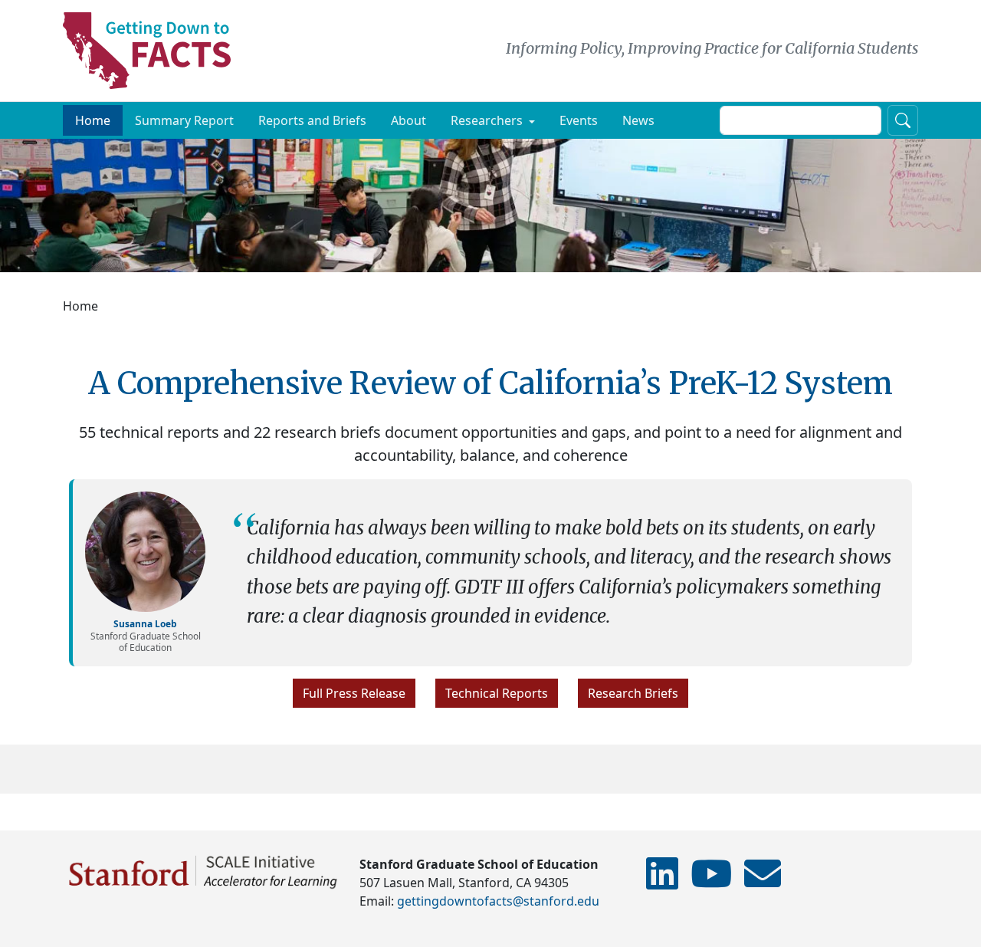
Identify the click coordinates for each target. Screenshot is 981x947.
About (408, 120)
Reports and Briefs (312, 120)
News (638, 120)
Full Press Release (354, 693)
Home (92, 120)
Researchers (487, 120)
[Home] (153, 50)
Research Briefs (633, 693)
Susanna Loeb (145, 623)
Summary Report (184, 120)
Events (578, 120)
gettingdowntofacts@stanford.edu (498, 901)
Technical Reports (496, 693)
